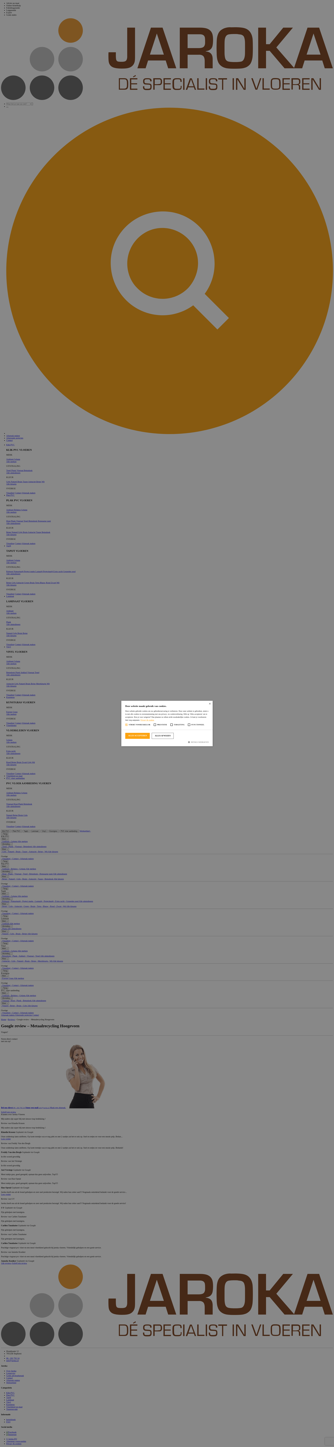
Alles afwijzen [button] (163, 736)
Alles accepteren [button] (137, 736)
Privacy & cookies (147, 720)
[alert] (167, 723)
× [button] (210, 704)
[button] (167, 742)
